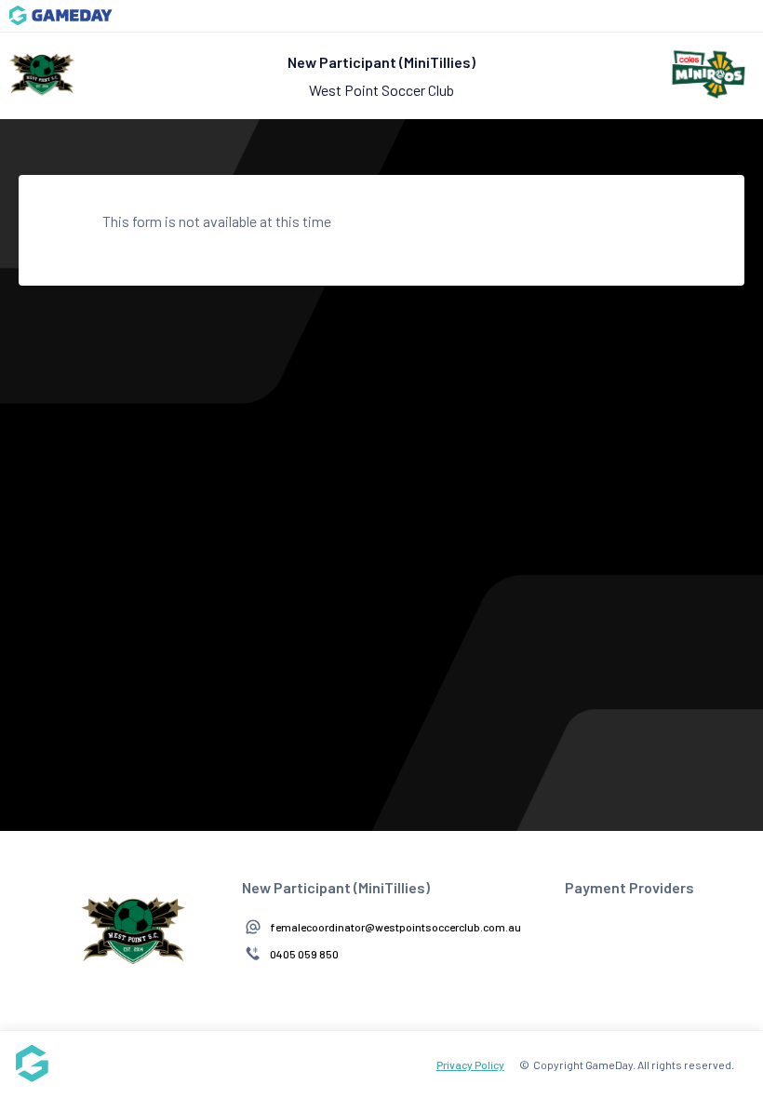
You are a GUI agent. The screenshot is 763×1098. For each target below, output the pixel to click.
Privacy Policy (470, 1064)
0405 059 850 (304, 953)
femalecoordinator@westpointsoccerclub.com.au (395, 926)
